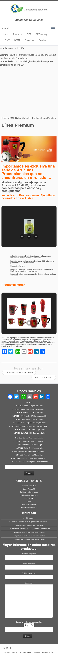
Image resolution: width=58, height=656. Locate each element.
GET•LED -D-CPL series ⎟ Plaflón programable (29, 416)
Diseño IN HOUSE (44, 377)
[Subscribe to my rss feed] (3, 28)
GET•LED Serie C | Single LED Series (29, 441)
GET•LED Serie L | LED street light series (29, 451)
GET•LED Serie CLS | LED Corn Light (29, 412)
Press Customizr (34, 652)
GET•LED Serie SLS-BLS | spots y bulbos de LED (29, 426)
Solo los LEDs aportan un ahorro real (29, 525)
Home (4, 117)
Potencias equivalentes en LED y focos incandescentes (30, 528)
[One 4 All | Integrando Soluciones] (29, 9)
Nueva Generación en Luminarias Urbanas (29, 532)
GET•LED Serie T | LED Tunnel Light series (29, 429)
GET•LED (29, 402)
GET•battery (41, 34)
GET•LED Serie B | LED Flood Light (29, 444)
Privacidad (30, 40)
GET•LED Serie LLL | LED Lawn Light (29, 455)
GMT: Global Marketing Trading (24, 117)
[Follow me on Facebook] (8, 28)
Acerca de (17, 34)
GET (29, 34)
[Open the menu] (53, 27)
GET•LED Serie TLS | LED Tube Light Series (29, 433)
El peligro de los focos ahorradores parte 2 (29, 536)
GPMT (17, 40)
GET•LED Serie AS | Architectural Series (29, 409)
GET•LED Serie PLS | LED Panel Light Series (29, 422)
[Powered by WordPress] (52, 652)
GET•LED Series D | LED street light (29, 448)
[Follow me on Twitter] (5, 28)
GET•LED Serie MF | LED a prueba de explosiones (29, 461)
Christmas (29, 518)
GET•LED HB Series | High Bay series (29, 419)
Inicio (5, 34)
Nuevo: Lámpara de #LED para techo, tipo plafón (29, 521)
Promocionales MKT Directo (18, 372)
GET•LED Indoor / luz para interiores (29, 405)
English (42, 40)
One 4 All (14, 652)
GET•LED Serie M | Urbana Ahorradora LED (29, 458)
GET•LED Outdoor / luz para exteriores (29, 438)
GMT (7, 40)
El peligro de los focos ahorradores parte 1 (29, 539)
